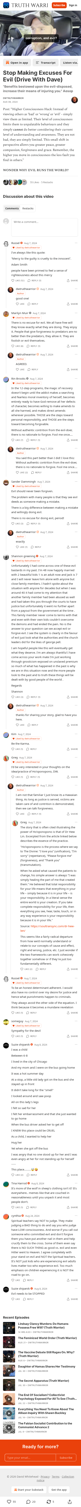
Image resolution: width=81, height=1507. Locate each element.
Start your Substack (31, 1489)
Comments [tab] (12, 208)
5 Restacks (47, 182)
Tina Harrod (19, 1183)
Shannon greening (23, 556)
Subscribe (59, 5)
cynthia (16, 1215)
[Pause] (4, 51)
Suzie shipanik (20, 1044)
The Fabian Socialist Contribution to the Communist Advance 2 (45, 1425)
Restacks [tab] (27, 208)
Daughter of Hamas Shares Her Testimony (46, 1366)
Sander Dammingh (23, 481)
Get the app (59, 1489)
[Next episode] (12, 51)
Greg (14, 757)
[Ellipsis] (76, 243)
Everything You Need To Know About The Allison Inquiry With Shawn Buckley (46, 1411)
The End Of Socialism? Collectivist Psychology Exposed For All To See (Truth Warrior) (46, 1397)
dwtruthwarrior (13, 98)
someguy (17, 1021)
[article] (40, 1328)
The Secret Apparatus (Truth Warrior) (43, 1380)
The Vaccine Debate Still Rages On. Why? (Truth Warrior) (46, 1354)
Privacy (45, 1476)
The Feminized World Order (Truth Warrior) (47, 1338)
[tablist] (19, 208)
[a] (9, 1328)
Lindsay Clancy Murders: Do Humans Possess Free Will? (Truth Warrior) (43, 1325)
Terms (56, 1476)
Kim (13, 734)
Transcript (48, 62)
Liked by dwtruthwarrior (28, 247)
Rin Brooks (18, 378)
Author (20, 293)
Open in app (19, 62)
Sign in (73, 5)
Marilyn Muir (19, 313)
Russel (15, 243)
